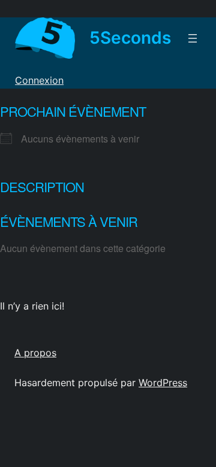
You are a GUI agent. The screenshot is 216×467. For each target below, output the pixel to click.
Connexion (39, 80)
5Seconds (130, 38)
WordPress (163, 383)
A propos (35, 353)
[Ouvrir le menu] (192, 38)
